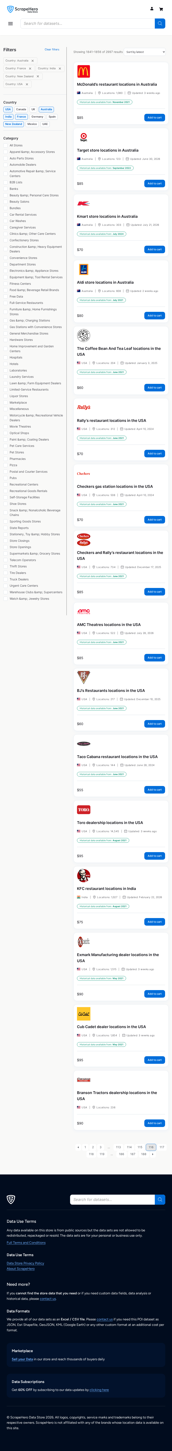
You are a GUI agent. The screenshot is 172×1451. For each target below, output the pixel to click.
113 (118, 1147)
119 (102, 1154)
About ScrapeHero (21, 1269)
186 (121, 1154)
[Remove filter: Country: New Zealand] (37, 76)
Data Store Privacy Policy (25, 1263)
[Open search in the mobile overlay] (92, 23)
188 (143, 1154)
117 (162, 1147)
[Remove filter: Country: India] (60, 68)
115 (140, 1147)
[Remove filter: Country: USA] (27, 84)
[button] (10, 23)
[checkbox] (8, 109)
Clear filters (52, 49)
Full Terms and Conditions (26, 1243)
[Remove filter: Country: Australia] (32, 60)
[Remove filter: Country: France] (30, 68)
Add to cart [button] (155, 117)
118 (91, 1154)
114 (129, 1147)
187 (132, 1154)
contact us (48, 1299)
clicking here (99, 1390)
